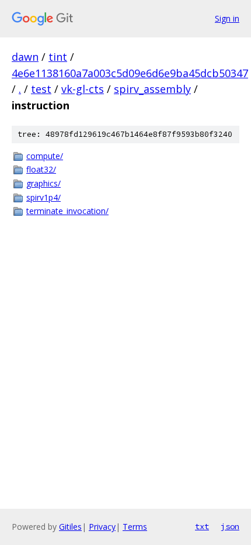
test (41, 89)
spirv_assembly (152, 89)
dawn (25, 57)
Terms (135, 526)
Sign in (227, 18)
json (230, 526)
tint (57, 57)
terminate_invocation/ (67, 210)
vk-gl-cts (82, 89)
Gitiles (70, 526)
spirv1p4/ (43, 197)
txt (202, 526)
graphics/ (43, 183)
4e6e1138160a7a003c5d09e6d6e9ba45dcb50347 (130, 73)
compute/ (44, 155)
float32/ (41, 169)
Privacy (102, 526)
